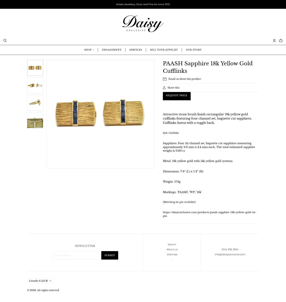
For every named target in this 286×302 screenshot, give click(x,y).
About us (172, 249)
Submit (109, 255)
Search (172, 244)
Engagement (111, 49)
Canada (38, 280)
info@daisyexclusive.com (230, 254)
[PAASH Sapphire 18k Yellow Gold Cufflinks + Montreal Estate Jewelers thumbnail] (35, 68)
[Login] (274, 40)
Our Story (194, 49)
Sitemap (172, 254)
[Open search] (5, 40)
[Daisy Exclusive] (143, 23)
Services (135, 49)
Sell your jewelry (164, 49)
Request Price (177, 95)
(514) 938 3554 (230, 249)
